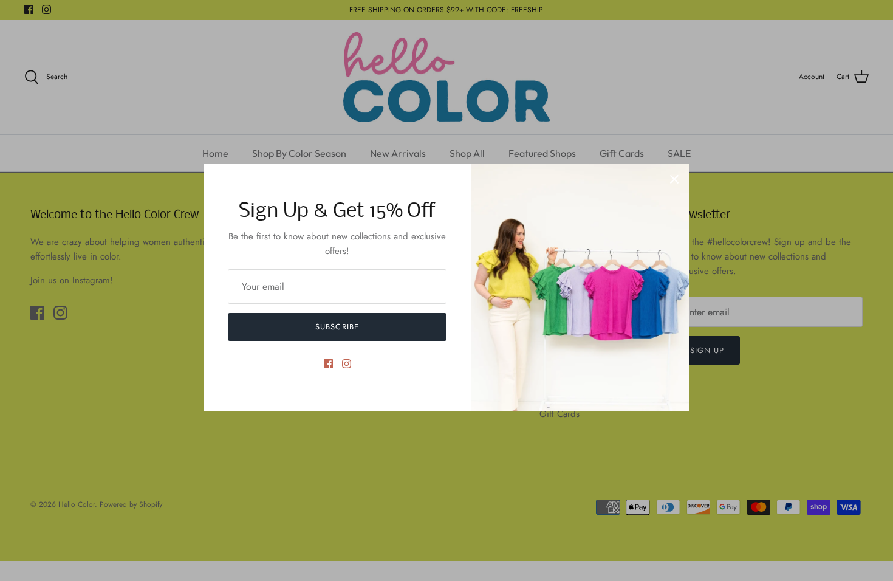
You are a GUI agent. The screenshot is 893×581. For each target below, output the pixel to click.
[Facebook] (328, 363)
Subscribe (336, 326)
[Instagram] (346, 363)
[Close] (674, 179)
